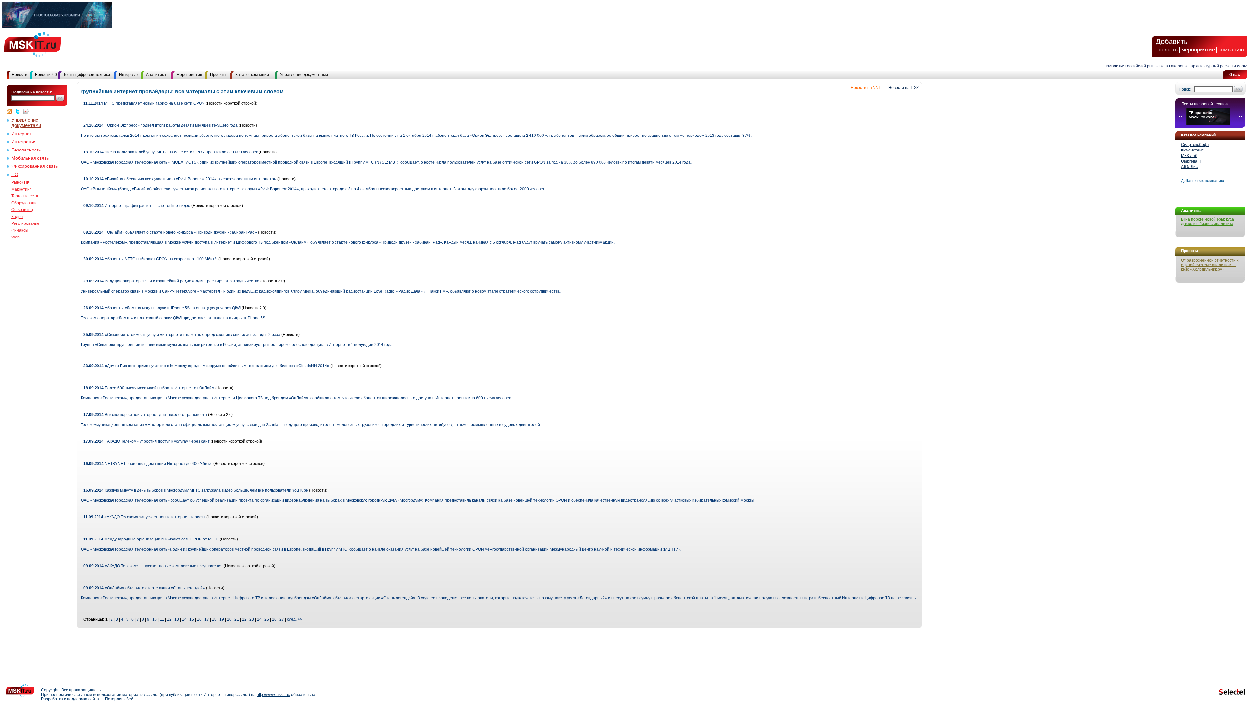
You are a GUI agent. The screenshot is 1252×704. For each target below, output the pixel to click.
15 (191, 619)
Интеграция (24, 141)
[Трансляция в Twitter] (19, 111)
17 (206, 619)
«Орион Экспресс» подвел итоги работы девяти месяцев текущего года (160, 125)
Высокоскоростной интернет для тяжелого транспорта (145, 414)
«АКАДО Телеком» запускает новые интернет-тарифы (144, 517)
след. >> (294, 619)
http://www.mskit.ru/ (273, 694)
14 (184, 619)
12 (169, 619)
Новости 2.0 (46, 74)
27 (281, 619)
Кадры (17, 216)
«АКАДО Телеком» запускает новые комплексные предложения (153, 566)
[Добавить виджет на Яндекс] (26, 111)
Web (15, 237)
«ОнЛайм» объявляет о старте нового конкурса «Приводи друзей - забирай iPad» (170, 232)
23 (251, 619)
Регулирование (25, 223)
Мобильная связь (30, 158)
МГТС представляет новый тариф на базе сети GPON (144, 103)
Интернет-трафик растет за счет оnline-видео (137, 205)
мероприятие (1198, 50)
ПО (14, 174)
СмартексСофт (1195, 144)
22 (244, 619)
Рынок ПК (20, 182)
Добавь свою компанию (1202, 181)
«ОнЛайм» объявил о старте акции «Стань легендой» (144, 588)
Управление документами (304, 74)
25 (266, 619)
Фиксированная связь (34, 166)
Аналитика (156, 74)
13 (176, 619)
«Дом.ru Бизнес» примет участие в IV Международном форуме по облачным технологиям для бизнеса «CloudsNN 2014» (206, 366)
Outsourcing (22, 210)
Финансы (19, 230)
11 (162, 619)
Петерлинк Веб (119, 699)
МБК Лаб (1189, 155)
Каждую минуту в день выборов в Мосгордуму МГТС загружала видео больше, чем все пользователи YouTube (195, 490)
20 (229, 619)
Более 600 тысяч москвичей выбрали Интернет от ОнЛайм (148, 388)
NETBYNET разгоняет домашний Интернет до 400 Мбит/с (147, 463)
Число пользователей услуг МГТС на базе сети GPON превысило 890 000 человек (170, 152)
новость (1167, 50)
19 (221, 619)
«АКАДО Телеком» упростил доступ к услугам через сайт (146, 441)
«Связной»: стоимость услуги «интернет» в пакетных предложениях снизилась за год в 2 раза (182, 334)
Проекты (218, 74)
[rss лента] (11, 111)
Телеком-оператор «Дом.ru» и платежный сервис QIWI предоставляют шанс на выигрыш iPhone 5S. (173, 318)
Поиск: (1185, 89)
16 (199, 619)
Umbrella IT (1191, 161)
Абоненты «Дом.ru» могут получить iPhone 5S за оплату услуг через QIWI (162, 308)
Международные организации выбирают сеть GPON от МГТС (151, 539)
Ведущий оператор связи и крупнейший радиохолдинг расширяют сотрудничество (171, 281)
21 (236, 619)
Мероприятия (189, 74)
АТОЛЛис (1189, 167)
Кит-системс (1192, 150)
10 (154, 619)
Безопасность (26, 150)
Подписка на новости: (31, 92)
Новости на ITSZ (903, 87)
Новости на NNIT (866, 87)
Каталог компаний (252, 74)
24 (259, 619)
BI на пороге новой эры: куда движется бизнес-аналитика (1207, 221)
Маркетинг (21, 189)
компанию (1231, 50)
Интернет (21, 133)
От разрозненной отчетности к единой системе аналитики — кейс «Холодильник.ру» (1209, 265)
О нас (1234, 74)
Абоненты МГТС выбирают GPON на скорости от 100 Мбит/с (150, 259)
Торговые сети (24, 196)
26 (274, 619)
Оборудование (25, 203)
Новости (19, 74)
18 (214, 619)
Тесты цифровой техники (86, 74)
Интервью (128, 74)
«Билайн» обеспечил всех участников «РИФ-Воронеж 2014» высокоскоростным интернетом (179, 179)
